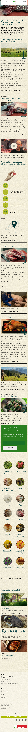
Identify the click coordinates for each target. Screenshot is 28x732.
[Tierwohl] (14, 603)
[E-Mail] (17, 578)
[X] (12, 578)
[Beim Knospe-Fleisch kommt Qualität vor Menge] (14, 64)
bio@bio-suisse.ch (5, 681)
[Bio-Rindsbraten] (14, 649)
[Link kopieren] (20, 578)
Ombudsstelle (4, 693)
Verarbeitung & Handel (6, 707)
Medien (3, 694)
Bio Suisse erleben (5, 18)
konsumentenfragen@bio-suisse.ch (9, 683)
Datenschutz (4, 697)
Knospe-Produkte (15, 18)
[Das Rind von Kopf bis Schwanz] (14, 264)
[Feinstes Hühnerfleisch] (14, 337)
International (4, 708)
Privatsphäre (4, 699)
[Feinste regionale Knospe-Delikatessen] (14, 115)
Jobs (2, 690)
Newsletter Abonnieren (14, 716)
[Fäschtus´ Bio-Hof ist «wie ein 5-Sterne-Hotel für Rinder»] (14, 626)
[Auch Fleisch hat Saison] (14, 408)
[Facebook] (10, 578)
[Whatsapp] (15, 578)
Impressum (4, 696)
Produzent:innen (5, 705)
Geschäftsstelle (5, 691)
